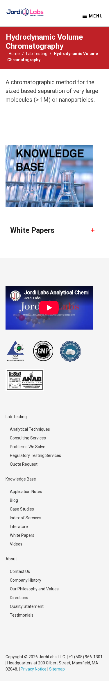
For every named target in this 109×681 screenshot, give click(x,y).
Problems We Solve (27, 446)
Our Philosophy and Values (34, 589)
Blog (14, 500)
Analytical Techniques (30, 429)
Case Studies (22, 509)
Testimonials (21, 615)
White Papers (22, 535)
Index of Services (25, 517)
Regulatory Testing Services (35, 455)
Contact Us (20, 571)
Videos (16, 544)
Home (14, 53)
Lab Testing (36, 53)
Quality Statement (27, 606)
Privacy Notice (34, 669)
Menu (96, 16)
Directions (19, 597)
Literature (19, 526)
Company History (25, 580)
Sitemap (57, 669)
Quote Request (23, 464)
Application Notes (26, 491)
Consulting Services (28, 438)
